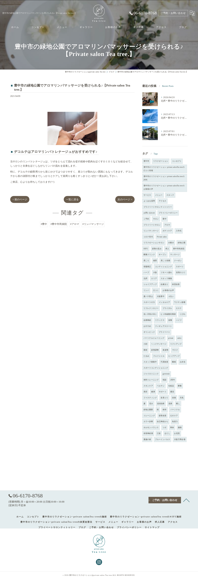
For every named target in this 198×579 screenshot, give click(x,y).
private (170, 338)
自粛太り (164, 284)
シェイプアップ (150, 284)
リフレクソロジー (151, 308)
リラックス (159, 320)
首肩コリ (164, 398)
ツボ (164, 427)
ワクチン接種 (179, 302)
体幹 (164, 409)
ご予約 (146, 219)
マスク (175, 350)
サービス (147, 195)
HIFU (146, 249)
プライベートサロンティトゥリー (158, 207)
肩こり (146, 260)
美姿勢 (165, 350)
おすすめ (147, 326)
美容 (145, 392)
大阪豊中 (160, 296)
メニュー (159, 195)
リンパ (146, 290)
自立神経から (162, 421)
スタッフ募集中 (150, 362)
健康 (153, 392)
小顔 (145, 344)
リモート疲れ (166, 272)
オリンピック (149, 332)
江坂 (159, 433)
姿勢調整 (155, 350)
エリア (154, 278)
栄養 (170, 320)
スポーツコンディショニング (156, 368)
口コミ (156, 290)
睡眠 (174, 362)
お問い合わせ (149, 213)
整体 (172, 427)
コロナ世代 (148, 237)
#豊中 (44, 224)
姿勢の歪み (156, 249)
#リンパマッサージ (93, 224)
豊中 (164, 219)
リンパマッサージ (151, 231)
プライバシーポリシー (168, 213)
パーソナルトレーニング (154, 338)
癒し (178, 403)
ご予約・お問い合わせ (173, 13)
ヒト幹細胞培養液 (168, 314)
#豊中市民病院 (59, 224)
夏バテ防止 (148, 296)
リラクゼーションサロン (154, 243)
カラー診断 (148, 421)
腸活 (172, 392)
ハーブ (146, 272)
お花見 (177, 433)
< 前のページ (20, 199)
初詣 (164, 380)
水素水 (171, 243)
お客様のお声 (168, 290)
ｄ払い (171, 296)
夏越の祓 (147, 439)
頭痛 (174, 398)
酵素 (180, 386)
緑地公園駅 (148, 409)
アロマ (167, 225)
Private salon (162, 237)
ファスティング (150, 398)
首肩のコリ (180, 272)
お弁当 (182, 362)
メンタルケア (164, 302)
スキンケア (148, 386)
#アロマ (74, 224)
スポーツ (179, 266)
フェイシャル (158, 356)
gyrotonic (166, 374)
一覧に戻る (72, 199)
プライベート (164, 332)
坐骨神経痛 (148, 433)
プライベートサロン (152, 225)
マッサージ (175, 254)
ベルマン (160, 386)
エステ (179, 308)
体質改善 (176, 284)
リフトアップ (175, 344)
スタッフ (170, 195)
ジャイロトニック (151, 374)
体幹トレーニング (151, 380)
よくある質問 (149, 201)
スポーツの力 (149, 302)
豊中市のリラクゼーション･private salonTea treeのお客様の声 (164, 187)
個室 (155, 260)
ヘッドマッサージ (158, 344)
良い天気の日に (150, 314)
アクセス (162, 201)
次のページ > (125, 199)
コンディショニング (163, 266)
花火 (151, 403)
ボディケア (167, 231)
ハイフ (179, 320)
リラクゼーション (160, 161)
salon (179, 338)
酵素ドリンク (149, 254)
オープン (162, 254)
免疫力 (175, 421)
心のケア (174, 416)
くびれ (182, 314)
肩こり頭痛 (165, 260)
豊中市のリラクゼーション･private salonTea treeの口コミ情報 (164, 169)
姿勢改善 (162, 416)
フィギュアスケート (163, 326)
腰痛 (180, 427)
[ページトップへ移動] (186, 500)
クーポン (178, 260)
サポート (162, 392)
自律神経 (147, 320)
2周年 (172, 380)
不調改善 (164, 362)
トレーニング (149, 416)
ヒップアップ (174, 356)
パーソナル (175, 409)
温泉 (170, 403)
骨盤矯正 (147, 266)
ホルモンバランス (151, 427)
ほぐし (167, 433)
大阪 (155, 272)
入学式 (179, 231)
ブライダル (167, 308)
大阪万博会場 (179, 439)
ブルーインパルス (162, 439)
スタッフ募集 (166, 278)
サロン (156, 219)
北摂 (145, 278)
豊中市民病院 (178, 249)
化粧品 (171, 386)
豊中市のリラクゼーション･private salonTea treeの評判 (164, 178)
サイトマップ (152, 527)
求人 (167, 249)
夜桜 (145, 350)
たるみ (146, 356)
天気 (181, 398)
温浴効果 (161, 403)
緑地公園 (181, 243)
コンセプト (176, 161)
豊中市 (146, 161)
